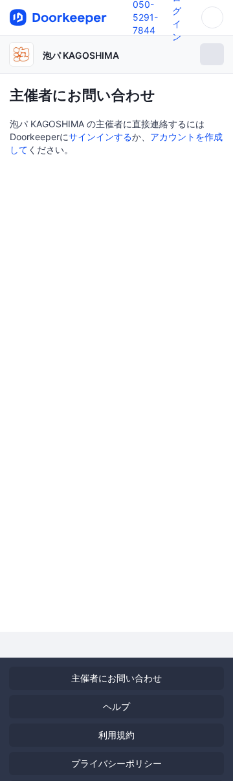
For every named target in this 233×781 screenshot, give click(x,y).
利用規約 (116, 734)
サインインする (100, 136)
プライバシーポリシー (116, 763)
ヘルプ (116, 706)
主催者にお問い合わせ (116, 677)
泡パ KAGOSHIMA (81, 55)
